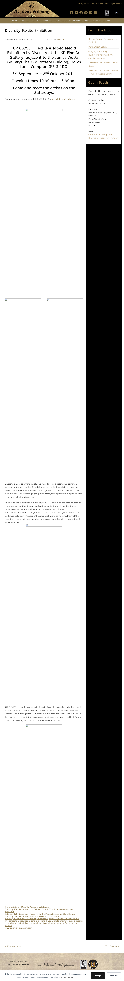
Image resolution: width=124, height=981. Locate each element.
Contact (107, 21)
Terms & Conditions (45, 966)
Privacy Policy (61, 964)
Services (24, 21)
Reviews (47, 964)
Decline (113, 975)
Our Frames (75, 21)
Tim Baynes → (112, 946)
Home (15, 21)
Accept (98, 975)
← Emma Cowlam (13, 946)
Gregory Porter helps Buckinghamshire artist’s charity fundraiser (100, 54)
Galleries (60, 39)
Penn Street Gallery (97, 47)
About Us (96, 21)
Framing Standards (41, 21)
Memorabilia (61, 21)
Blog (86, 21)
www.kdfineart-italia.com (64, 99)
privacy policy (67, 977)
